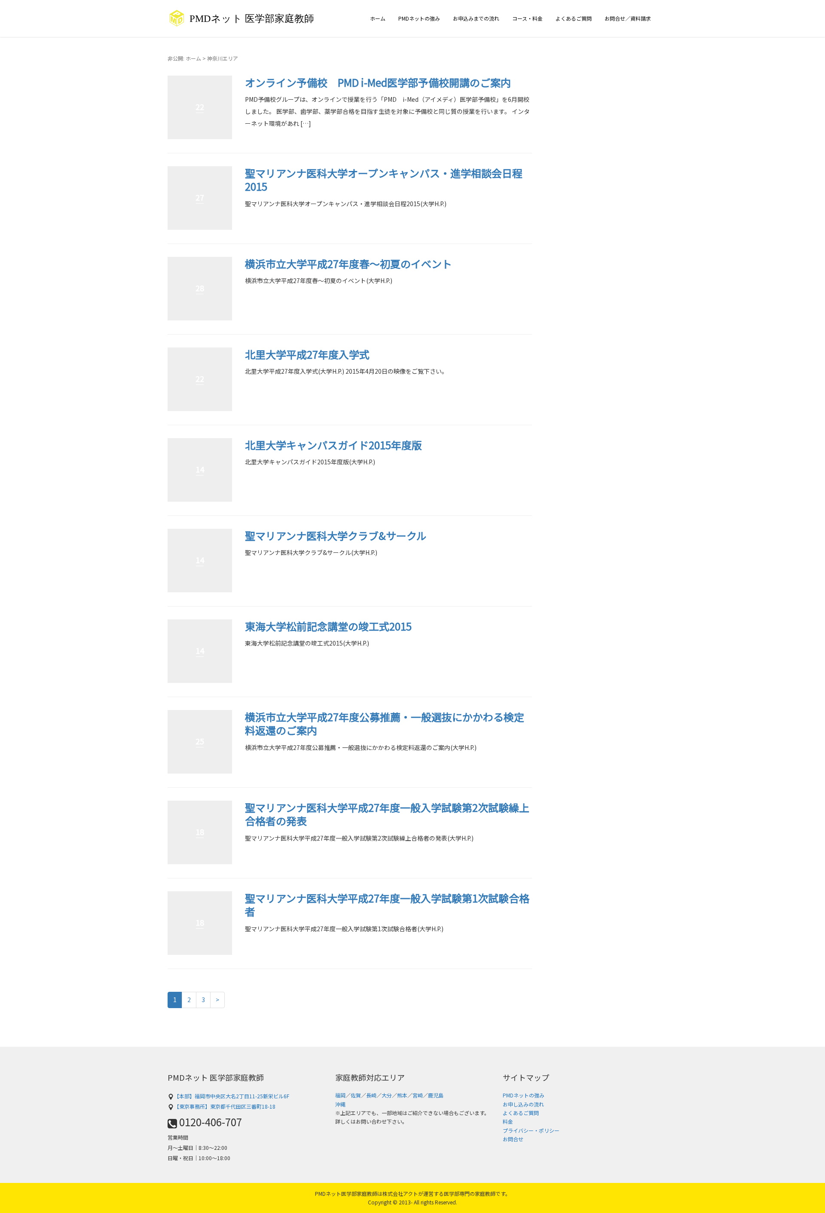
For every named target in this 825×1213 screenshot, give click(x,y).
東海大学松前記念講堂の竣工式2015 (328, 626)
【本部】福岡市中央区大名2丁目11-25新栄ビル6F (231, 1096)
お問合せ (513, 1139)
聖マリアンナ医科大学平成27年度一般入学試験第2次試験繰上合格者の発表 (387, 814)
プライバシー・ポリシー (531, 1130)
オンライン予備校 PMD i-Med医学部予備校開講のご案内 (378, 82)
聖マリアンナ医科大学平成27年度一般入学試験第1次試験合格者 (387, 904)
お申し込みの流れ (523, 1104)
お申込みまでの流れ (476, 18)
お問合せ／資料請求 (628, 18)
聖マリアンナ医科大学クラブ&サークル (336, 535)
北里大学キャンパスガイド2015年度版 (333, 444)
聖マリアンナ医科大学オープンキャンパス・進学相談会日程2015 (383, 179)
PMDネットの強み (419, 18)
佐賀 (356, 1095)
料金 (508, 1121)
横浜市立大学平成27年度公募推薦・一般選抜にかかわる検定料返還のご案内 (384, 723)
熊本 (402, 1095)
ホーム (377, 18)
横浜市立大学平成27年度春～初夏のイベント (348, 263)
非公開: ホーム (184, 58)
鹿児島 (435, 1095)
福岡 (340, 1095)
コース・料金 (527, 18)
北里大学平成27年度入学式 (307, 354)
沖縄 (340, 1104)
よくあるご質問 (574, 18)
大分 (387, 1095)
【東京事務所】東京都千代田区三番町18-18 (224, 1106)
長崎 (371, 1095)
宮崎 (417, 1095)
